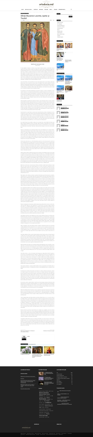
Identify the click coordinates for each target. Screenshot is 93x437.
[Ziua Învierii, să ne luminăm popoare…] (60, 96)
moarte (52, 404)
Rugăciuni (36, 9)
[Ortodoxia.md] (46, 4)
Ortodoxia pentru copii (52, 433)
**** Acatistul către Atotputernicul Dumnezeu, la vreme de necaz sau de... (48, 378)
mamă (40, 404)
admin (24, 20)
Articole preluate (60, 28)
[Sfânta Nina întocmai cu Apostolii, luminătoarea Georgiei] (49, 350)
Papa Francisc (46, 407)
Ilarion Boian (40, 402)
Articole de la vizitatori (61, 26)
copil (52, 395)
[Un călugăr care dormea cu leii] (26, 350)
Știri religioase (59, 23)
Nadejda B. (63, 124)
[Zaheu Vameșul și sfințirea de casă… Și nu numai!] (60, 87)
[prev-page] (21, 359)
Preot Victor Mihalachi (65, 115)
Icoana (52, 399)
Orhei (40, 407)
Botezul (44, 395)
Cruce (45, 397)
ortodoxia (43, 407)
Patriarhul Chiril (51, 410)
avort (50, 391)
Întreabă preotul (62, 9)
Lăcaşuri (55, 9)
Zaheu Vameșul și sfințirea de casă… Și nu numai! (60, 92)
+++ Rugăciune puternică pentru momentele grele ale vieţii (48, 373)
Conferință (47, 395)
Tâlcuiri (58, 29)
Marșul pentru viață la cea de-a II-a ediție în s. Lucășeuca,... (68, 61)
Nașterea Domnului (49, 405)
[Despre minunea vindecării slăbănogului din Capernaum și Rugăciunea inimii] (68, 77)
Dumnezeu (42, 398)
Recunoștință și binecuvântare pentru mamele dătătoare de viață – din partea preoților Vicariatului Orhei (28, 381)
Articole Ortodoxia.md (60, 25)
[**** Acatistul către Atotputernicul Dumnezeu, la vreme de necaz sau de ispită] (41, 378)
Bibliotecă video (59, 31)
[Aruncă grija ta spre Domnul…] (68, 87)
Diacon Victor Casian (64, 111)
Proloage (46, 9)
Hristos (48, 399)
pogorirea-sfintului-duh (38, 433)
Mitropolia (42, 404)
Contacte (58, 35)
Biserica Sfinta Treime (60, 34)
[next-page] (22, 359)
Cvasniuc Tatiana (64, 120)
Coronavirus (41, 397)
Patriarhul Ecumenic (46, 412)
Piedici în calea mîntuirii (45, 433)
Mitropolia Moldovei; (47, 404)
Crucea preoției (69, 433)
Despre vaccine (23, 434)
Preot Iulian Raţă (64, 107)
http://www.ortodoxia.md (63, 109)
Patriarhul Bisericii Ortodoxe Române (44, 410)
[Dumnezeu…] (68, 45)
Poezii (50, 9)
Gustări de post (59, 32)
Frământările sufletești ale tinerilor (30, 434)
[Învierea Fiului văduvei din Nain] (60, 65)
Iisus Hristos (47, 400)
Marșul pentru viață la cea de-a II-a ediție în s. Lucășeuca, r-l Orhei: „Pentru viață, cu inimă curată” (28, 385)
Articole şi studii (28, 9)
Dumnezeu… (66, 48)
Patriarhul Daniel (41, 412)
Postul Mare (37, 434)
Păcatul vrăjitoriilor (64, 433)
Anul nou (46, 391)
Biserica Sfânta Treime (44, 394)
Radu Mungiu (59, 400)
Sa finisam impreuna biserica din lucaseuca (52, 434)
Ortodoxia (41, 9)
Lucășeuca (48, 402)
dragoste (48, 397)
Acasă (22, 9)
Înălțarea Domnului (23, 433)
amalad (58, 393)
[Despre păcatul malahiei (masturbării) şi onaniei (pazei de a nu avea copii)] (41, 383)
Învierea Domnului (42, 434)
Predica (47, 413)
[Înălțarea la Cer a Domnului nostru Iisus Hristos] (60, 45)
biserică (41, 395)
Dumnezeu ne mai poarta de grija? (48, 330)
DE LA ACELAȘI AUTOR (32, 344)
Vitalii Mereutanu (64, 128)
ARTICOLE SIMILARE (24, 344)
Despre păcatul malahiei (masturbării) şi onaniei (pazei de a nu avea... (49, 383)
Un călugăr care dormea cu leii (25, 354)
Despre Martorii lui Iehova (30, 433)
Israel (43, 402)
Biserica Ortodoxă (44, 392)
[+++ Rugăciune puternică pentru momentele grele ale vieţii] (41, 373)
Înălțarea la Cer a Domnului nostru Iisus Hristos (60, 49)
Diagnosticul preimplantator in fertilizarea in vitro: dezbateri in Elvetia (28, 331)
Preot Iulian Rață (43, 415)
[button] (71, 9)
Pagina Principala (60, 22)
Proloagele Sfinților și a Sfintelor (27, 12)
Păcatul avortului (58, 433)
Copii (50, 395)
